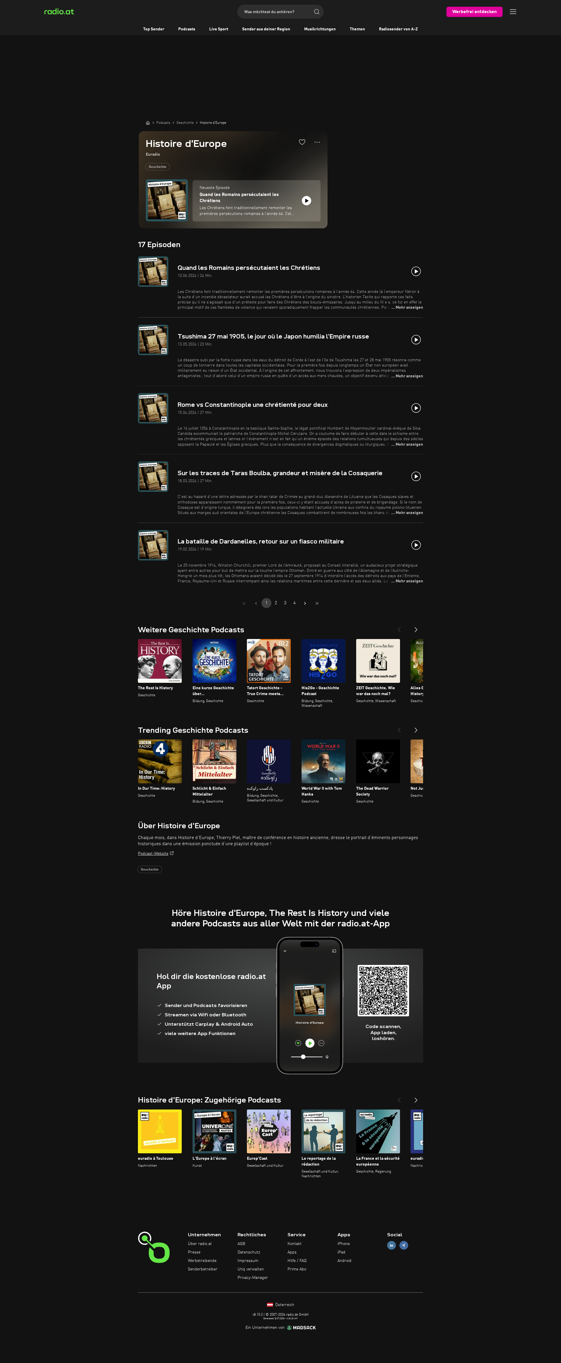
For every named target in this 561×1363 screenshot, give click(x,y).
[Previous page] (256, 603)
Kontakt (295, 1244)
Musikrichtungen (320, 29)
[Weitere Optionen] (317, 142)
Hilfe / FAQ (297, 1261)
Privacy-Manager (253, 1278)
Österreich (284, 1305)
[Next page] (305, 603)
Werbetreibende (202, 1261)
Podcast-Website (153, 854)
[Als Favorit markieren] (302, 142)
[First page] (244, 603)
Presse (194, 1252)
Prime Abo (297, 1269)
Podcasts (186, 29)
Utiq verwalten (251, 1269)
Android (344, 1261)
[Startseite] (148, 122)
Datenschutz (249, 1252)
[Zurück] (399, 627)
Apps (292, 1252)
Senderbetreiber (202, 1269)
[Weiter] (416, 627)
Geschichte (158, 167)
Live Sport (218, 29)
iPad (341, 1252)
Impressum (248, 1261)
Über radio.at (200, 1244)
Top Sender (153, 29)
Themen (357, 29)
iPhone (343, 1244)
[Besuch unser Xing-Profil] (403, 1245)
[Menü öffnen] (513, 11)
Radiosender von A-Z (398, 29)
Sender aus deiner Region (266, 29)
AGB (241, 1244)
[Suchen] (316, 11)
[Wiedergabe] (306, 200)
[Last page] (316, 603)
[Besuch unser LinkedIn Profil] (391, 1245)
